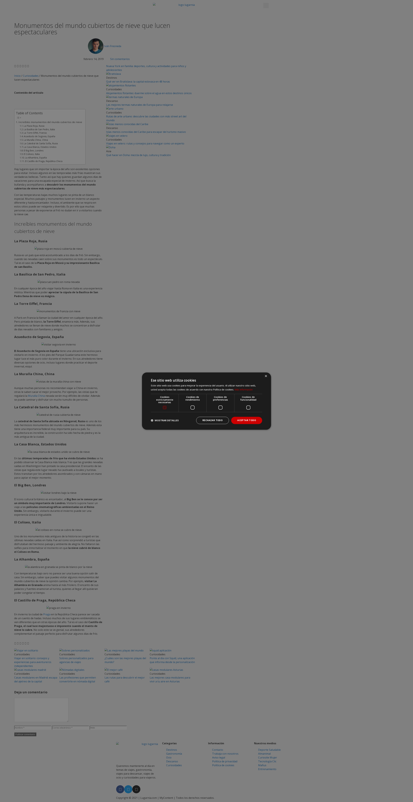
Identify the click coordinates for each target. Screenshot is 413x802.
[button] (165, 420)
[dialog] (206, 401)
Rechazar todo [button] (212, 420)
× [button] (266, 376)
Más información (244, 389)
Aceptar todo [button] (246, 420)
